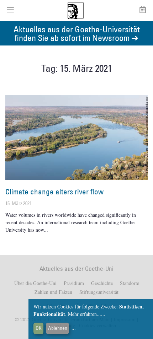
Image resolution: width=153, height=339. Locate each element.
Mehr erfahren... (84, 314)
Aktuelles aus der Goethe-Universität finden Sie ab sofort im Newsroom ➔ (77, 33)
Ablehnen (57, 328)
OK (39, 328)
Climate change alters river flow (54, 192)
